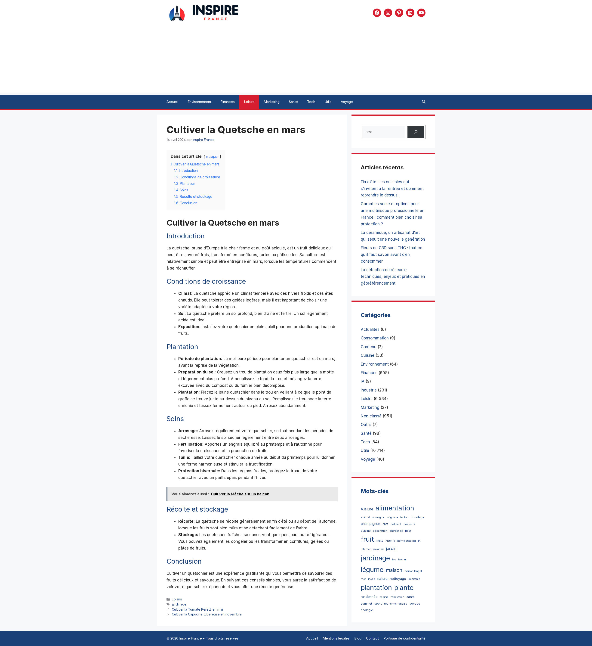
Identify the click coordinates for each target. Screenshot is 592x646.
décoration (380, 530)
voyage (415, 603)
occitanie (414, 579)
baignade (392, 517)
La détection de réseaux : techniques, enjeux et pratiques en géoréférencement (393, 276)
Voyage (347, 101)
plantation (376, 588)
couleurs (409, 524)
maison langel (413, 571)
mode (371, 579)
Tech (311, 101)
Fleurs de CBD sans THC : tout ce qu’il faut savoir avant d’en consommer (391, 254)
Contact (372, 638)
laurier (402, 559)
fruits (379, 540)
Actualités (370, 329)
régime (384, 597)
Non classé (371, 416)
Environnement (199, 101)
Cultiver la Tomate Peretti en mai (197, 609)
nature (382, 578)
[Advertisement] (296, 60)
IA (362, 381)
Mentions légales (336, 638)
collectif (396, 524)
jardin (391, 548)
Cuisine (367, 355)
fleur (408, 530)
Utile (328, 101)
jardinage (179, 604)
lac (394, 559)
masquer (212, 156)
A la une (367, 509)
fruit (367, 539)
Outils (366, 424)
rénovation (397, 597)
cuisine (366, 530)
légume (372, 569)
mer (363, 579)
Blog (357, 638)
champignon (370, 524)
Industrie (369, 390)
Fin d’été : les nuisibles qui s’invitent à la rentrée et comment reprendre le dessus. (392, 189)
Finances (227, 101)
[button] (423, 102)
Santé (293, 101)
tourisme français (395, 603)
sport (378, 603)
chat (385, 524)
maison (394, 570)
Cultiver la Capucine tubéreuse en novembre (207, 614)
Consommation (375, 338)
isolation (378, 549)
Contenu (368, 347)
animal (365, 517)
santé (411, 597)
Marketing (272, 101)
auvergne (378, 517)
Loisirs (249, 101)
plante (403, 588)
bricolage (417, 517)
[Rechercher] (415, 132)
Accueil (172, 101)
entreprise (396, 530)
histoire (390, 540)
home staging (406, 540)
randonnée (369, 597)
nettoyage (398, 579)
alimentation (395, 508)
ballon (404, 517)
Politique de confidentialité (404, 638)
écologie (367, 610)
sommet (366, 603)
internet (366, 549)
